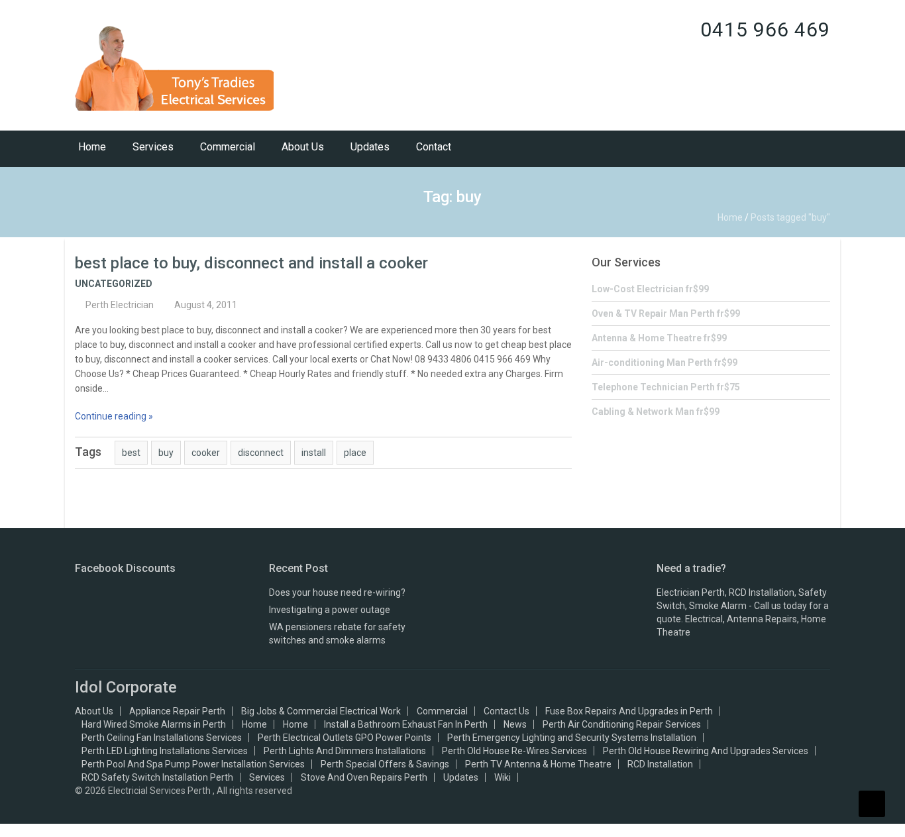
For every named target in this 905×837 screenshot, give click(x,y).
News (515, 724)
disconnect (261, 452)
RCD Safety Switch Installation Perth (157, 777)
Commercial (227, 146)
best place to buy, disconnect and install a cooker (251, 263)
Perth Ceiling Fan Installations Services (161, 737)
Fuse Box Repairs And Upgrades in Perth (629, 711)
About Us (303, 146)
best (131, 452)
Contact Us (506, 711)
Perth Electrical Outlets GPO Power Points (344, 737)
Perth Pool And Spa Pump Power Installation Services (193, 764)
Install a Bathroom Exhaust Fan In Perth (406, 724)
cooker (205, 452)
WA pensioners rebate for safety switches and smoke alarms (337, 633)
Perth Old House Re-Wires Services (514, 750)
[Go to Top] (872, 804)
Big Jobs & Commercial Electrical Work (321, 711)
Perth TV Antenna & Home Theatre (538, 764)
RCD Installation (660, 764)
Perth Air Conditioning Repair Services (622, 724)
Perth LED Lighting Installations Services (164, 750)
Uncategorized (113, 283)
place (355, 452)
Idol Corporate (126, 687)
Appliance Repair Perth (177, 711)
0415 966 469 (765, 29)
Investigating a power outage (329, 609)
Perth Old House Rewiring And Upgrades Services (705, 750)
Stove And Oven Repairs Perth (364, 777)
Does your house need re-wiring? (337, 592)
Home (92, 146)
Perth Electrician (119, 305)
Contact (433, 146)
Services (153, 146)
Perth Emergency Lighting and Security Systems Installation (571, 737)
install (313, 452)
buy (166, 452)
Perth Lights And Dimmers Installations (345, 750)
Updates (370, 146)
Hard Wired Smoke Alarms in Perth (153, 724)
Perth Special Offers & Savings (385, 764)
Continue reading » (114, 416)
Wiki (502, 777)
